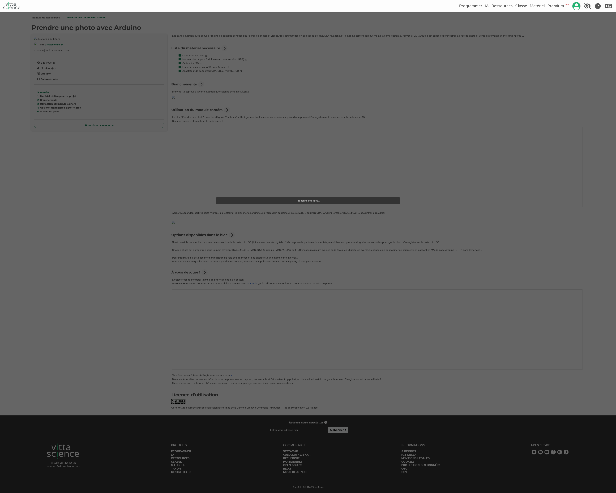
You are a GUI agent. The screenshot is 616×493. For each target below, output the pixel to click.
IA (487, 6)
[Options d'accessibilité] (587, 6)
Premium (558, 6)
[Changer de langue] (608, 6)
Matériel (537, 6)
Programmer (470, 6)
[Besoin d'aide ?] (598, 6)
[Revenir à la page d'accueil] (11, 6)
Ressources (502, 6)
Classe (521, 6)
